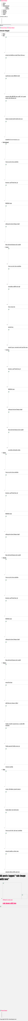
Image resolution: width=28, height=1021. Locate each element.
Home (4, 3)
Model (6, 7)
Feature (4, 10)
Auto (4, 4)
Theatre (4, 12)
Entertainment (6, 6)
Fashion (7, 8)
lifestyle (5, 11)
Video (4, 14)
